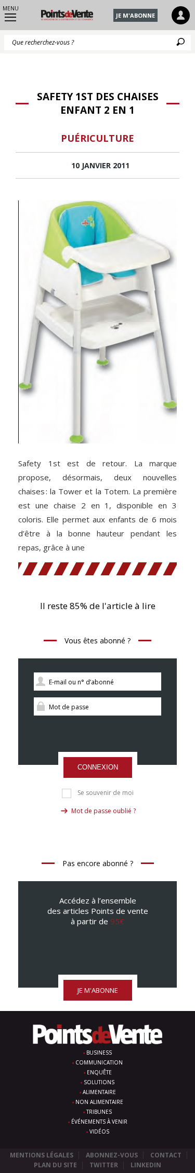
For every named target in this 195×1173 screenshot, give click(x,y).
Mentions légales (41, 1155)
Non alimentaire (99, 1101)
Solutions (99, 1082)
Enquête (99, 1072)
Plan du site (55, 1165)
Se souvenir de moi (105, 793)
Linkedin (146, 1165)
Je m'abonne (135, 15)
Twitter (103, 1165)
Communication (99, 1062)
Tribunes (99, 1111)
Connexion (97, 767)
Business (99, 1052)
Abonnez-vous (112, 1155)
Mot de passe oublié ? (103, 810)
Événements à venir (99, 1121)
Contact (165, 1155)
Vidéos (99, 1131)
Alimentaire (99, 1092)
